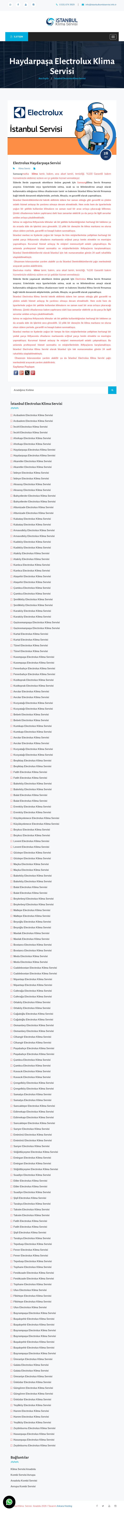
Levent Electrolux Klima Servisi (30, 841)
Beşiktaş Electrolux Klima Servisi (31, 760)
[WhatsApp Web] (10, 4)
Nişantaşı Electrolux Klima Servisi (32, 979)
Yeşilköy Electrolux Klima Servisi (31, 1405)
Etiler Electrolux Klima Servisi (29, 1180)
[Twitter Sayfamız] (103, 1506)
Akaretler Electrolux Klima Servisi (32, 461)
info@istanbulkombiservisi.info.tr (100, 4)
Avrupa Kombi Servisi (23, 1486)
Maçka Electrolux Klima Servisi (30, 864)
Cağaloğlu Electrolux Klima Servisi (32, 1014)
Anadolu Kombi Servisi (24, 1480)
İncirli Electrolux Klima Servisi (29, 426)
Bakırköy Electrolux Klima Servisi (32, 783)
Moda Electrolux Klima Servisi (30, 956)
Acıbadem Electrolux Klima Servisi (32, 415)
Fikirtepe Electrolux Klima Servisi (31, 1296)
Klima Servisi (24, 168)
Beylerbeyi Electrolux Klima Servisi (33, 898)
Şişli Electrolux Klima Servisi (29, 1198)
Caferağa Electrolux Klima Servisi (32, 991)
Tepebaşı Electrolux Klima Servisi (32, 1244)
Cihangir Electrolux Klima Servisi (31, 1037)
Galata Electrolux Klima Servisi (30, 1365)
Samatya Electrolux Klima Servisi (31, 1094)
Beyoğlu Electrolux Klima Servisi (31, 921)
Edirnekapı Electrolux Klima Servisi (33, 1111)
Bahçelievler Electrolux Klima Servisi (33, 496)
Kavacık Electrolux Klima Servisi (31, 1071)
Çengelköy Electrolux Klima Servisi (33, 1083)
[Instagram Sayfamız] (33, 4)
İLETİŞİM (18, 36)
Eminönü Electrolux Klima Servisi (32, 1134)
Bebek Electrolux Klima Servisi (30, 714)
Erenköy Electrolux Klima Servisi (31, 806)
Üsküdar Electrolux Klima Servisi (31, 1382)
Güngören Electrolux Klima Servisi (32, 1388)
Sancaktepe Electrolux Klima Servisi (33, 1106)
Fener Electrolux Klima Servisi (30, 1250)
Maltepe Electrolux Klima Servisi (31, 910)
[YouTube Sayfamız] (26, 4)
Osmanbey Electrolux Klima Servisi (33, 1025)
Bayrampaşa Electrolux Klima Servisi (34, 1313)
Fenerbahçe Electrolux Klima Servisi (33, 668)
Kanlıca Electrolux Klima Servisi (31, 565)
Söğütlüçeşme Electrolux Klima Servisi (35, 1152)
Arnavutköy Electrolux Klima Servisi (33, 530)
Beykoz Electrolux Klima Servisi (31, 829)
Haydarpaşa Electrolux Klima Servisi (33, 449)
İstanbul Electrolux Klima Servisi (70, 78)
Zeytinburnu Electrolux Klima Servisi (33, 1428)
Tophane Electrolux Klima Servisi (31, 1267)
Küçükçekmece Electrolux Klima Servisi (35, 818)
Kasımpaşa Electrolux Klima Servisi (33, 657)
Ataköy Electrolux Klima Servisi (30, 553)
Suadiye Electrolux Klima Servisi (31, 1175)
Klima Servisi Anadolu (23, 1469)
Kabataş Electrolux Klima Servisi (31, 519)
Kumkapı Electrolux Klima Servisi (32, 726)
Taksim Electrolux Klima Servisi (30, 1209)
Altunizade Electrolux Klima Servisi (32, 507)
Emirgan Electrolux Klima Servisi (31, 1157)
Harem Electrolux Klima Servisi (30, 1411)
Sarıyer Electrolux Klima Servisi (30, 1129)
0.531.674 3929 (67, 4)
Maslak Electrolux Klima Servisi (30, 933)
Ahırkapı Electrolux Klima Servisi (31, 438)
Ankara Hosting (64, 1506)
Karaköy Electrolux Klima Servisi (31, 611)
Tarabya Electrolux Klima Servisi (31, 1203)
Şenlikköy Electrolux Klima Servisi (32, 599)
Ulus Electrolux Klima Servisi (29, 1290)
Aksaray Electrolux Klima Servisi (31, 484)
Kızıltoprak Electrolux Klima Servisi (33, 680)
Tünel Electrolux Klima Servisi (30, 645)
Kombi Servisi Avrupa (23, 1475)
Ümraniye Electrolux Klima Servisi (32, 1359)
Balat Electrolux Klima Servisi (29, 795)
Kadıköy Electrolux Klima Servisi (31, 542)
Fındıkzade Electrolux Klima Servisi (33, 1273)
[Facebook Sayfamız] (18, 4)
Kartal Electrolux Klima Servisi (30, 634)
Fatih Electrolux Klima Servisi (29, 772)
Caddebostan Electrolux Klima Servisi (34, 968)
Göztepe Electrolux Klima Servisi (31, 852)
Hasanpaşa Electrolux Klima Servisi (33, 1434)
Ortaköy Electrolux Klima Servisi (31, 1002)
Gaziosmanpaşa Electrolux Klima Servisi (36, 622)
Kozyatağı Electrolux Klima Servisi (32, 703)
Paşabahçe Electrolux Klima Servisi (33, 1048)
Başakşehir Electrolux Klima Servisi (33, 1319)
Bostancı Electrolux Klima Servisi (32, 944)
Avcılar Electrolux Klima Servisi (30, 691)
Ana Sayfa (44, 78)
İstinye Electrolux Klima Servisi (30, 473)
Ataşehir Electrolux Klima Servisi (31, 576)
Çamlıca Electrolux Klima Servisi (31, 588)
